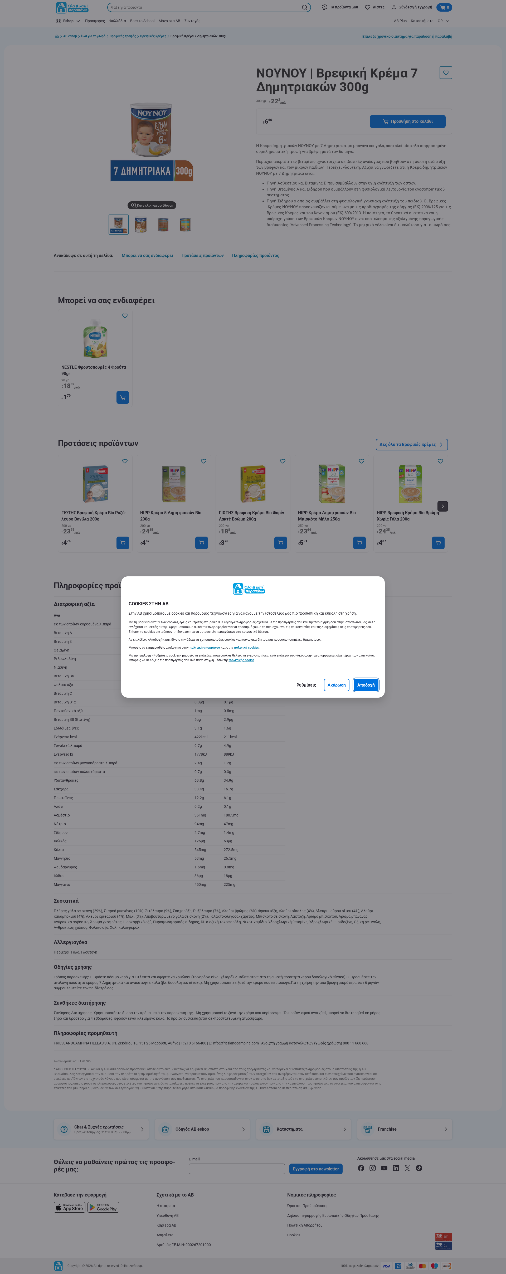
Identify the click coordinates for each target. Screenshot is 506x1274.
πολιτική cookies (246, 647)
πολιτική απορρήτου (204, 647)
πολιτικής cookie (241, 660)
